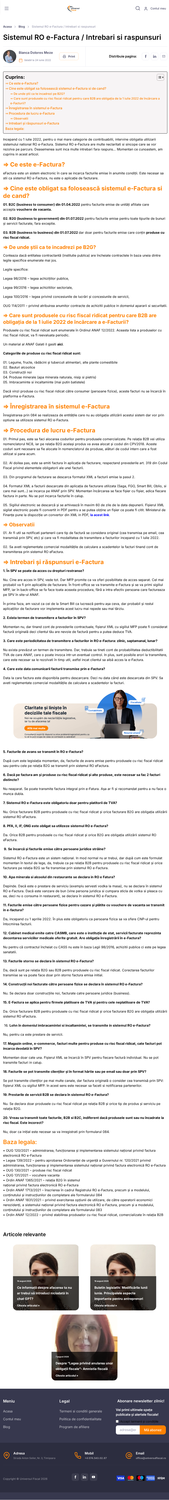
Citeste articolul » (44, 1293)
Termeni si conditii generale (80, 1411)
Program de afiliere (74, 1427)
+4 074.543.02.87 (96, 1458)
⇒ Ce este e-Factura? (21, 83)
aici (60, 344)
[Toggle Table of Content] (158, 77)
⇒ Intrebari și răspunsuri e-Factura (32, 123)
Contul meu (158, 8)
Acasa (7, 26)
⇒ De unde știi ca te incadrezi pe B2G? (37, 93)
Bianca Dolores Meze (36, 52)
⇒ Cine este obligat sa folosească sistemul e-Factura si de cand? (55, 88)
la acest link (99, 515)
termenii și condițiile (144, 1421)
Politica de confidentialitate (80, 1419)
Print (71, 56)
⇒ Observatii (19, 118)
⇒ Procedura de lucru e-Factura (30, 113)
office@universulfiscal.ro (151, 1458)
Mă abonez (153, 1430)
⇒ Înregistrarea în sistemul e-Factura (33, 108)
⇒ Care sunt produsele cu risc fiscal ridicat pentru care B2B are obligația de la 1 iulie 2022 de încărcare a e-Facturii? (85, 101)
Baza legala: (14, 129)
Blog (22, 26)
